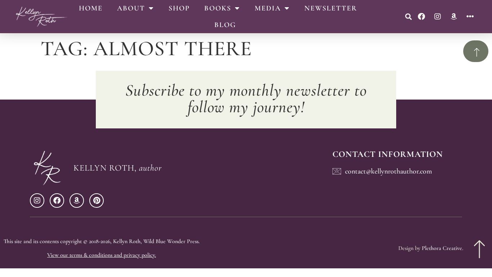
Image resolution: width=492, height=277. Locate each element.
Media (268, 8)
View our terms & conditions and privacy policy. (101, 255)
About (131, 8)
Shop (179, 8)
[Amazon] (453, 16)
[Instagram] (437, 16)
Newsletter (330, 8)
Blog (225, 25)
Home (91, 8)
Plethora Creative (442, 248)
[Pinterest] (96, 200)
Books (217, 8)
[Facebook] (421, 16)
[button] (408, 17)
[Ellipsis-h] (470, 16)
